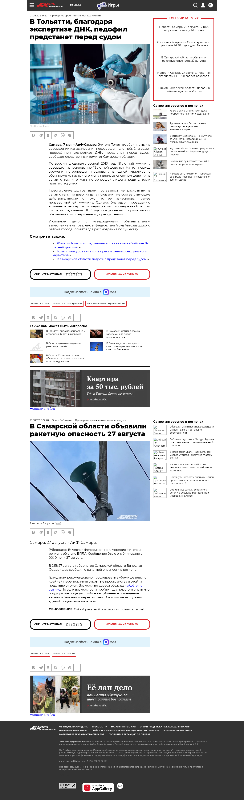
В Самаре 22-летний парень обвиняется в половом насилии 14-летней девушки (65, 358)
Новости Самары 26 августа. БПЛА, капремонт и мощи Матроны (184, 28)
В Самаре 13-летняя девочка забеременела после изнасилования (123, 334)
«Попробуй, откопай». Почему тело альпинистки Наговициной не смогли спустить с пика (191, 138)
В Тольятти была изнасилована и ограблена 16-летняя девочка (65, 332)
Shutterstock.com (40, 126)
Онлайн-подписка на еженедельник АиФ (164, 727)
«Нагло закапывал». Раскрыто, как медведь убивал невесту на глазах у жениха (191, 454)
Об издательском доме (73, 727)
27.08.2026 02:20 (39, 420)
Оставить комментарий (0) (122, 274)
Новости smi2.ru (42, 409)
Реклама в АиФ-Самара (73, 730)
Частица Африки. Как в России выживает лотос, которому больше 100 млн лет (191, 467)
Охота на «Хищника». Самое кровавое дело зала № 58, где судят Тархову (183, 44)
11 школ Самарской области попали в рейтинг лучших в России (184, 89)
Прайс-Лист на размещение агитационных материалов (125, 730)
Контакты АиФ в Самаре (178, 730)
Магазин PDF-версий (123, 727)
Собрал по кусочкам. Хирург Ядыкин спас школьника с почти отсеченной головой (192, 442)
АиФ (58, 523)
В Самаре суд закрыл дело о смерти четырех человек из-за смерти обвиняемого (124, 346)
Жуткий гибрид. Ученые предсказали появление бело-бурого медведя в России (192, 151)
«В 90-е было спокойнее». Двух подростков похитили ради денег (190, 112)
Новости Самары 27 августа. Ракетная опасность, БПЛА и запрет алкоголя (183, 74)
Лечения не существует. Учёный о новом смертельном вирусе (189, 163)
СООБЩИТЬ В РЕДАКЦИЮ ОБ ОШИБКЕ (129, 734)
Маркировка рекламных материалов (81, 734)
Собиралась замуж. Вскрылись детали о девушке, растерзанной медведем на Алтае (189, 492)
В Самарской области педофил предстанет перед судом (102, 259)
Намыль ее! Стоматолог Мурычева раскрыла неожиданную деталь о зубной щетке (190, 176)
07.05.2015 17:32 (38, 15)
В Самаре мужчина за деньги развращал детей (63, 345)
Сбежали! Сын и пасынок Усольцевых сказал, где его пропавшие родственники (192, 429)
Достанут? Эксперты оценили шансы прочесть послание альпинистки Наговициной (192, 480)
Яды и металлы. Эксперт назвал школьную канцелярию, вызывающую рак (188, 126)
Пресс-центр (99, 727)
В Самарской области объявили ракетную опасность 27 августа (183, 59)
